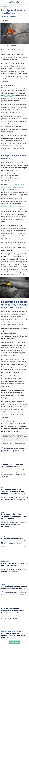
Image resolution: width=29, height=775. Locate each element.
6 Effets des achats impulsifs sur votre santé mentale (14, 564)
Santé (3, 487)
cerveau (15, 274)
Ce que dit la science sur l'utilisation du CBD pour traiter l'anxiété (13, 635)
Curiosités (4, 607)
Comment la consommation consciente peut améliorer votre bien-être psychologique (14, 541)
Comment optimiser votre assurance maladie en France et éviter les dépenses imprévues (13, 491)
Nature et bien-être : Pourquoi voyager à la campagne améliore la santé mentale (14, 516)
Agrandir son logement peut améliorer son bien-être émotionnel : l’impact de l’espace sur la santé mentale (14, 467)
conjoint (4, 121)
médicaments (9, 95)
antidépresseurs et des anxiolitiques (13, 206)
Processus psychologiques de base (11, 631)
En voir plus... (14, 642)
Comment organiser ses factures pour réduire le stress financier (14, 587)
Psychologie (4, 6)
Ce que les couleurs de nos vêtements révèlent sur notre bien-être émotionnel (12, 611)
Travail (3, 584)
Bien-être (4, 463)
